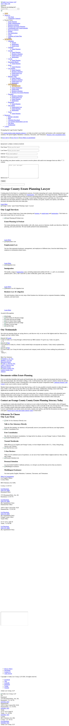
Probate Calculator (13, 117)
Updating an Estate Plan (15, 36)
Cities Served (8, 39)
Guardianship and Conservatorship (18, 28)
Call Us (7, 137)
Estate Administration (14, 23)
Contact (6, 126)
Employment (15, 46)
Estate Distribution (17, 88)
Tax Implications (13, 33)
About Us (7, 15)
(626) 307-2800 (5, 490)
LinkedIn (7, 683)
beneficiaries (30, 194)
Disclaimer (7, 670)
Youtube (6, 687)
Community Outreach (14, 18)
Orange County (12, 84)
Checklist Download (14, 120)
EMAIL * (3, 153)
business (37, 213)
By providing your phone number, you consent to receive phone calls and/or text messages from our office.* (31, 160)
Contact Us (7, 672)
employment (45, 213)
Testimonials (11, 125)
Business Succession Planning (16, 26)
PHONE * (4, 157)
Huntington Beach (13, 62)
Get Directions (5, 489)
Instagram (7, 684)
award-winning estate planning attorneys (14, 133)
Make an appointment (29, 137)
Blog (9, 118)
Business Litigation (13, 25)
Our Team (11, 17)
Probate (10, 31)
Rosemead (11, 102)
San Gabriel (11, 105)
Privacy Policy (8, 669)
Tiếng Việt (7, 3)
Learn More (4, 204)
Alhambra (11, 41)
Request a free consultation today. (56, 134)
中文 (2, 3)
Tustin (10, 112)
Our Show (11, 123)
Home (6, 13)
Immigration (15, 44)
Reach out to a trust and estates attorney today (20, 410)
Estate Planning (12, 21)
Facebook (7, 679)
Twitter (6, 686)
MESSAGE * (5, 178)
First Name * (4, 147)
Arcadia (10, 50)
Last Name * (4, 150)
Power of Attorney (13, 30)
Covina (10, 59)
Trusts (10, 34)
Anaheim (10, 47)
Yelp (5, 681)
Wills (9, 38)
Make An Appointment (7, 476)
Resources (7, 115)
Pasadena (10, 94)
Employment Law (17, 55)
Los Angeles (11, 68)
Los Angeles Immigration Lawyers (18, 121)
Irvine (9, 65)
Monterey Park (12, 76)
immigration (54, 213)
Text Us (15, 137)
